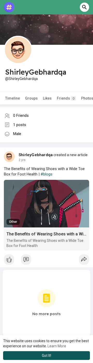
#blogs (46, 174)
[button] (84, 7)
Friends (65, 98)
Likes (47, 98)
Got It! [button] (46, 355)
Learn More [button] (57, 346)
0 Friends (21, 115)
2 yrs (22, 160)
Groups (31, 98)
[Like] (46, 260)
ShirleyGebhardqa (36, 155)
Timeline (12, 98)
